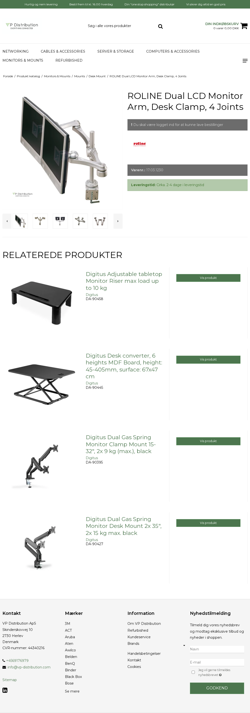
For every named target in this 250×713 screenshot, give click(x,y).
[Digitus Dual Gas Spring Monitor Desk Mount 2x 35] (41, 551)
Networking (15, 51)
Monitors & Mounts (22, 60)
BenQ (70, 663)
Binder (70, 670)
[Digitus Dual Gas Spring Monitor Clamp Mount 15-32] (41, 469)
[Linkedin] (5, 690)
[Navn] (217, 649)
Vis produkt (208, 278)
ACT (68, 630)
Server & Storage (115, 51)
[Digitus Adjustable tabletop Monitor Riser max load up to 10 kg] (41, 306)
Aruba (70, 637)
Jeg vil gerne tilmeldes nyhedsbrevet (221, 672)
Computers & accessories (173, 51)
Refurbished (69, 60)
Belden (71, 657)
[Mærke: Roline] (139, 149)
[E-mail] (217, 662)
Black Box (73, 677)
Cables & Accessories (63, 51)
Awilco (70, 650)
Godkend (217, 688)
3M (67, 623)
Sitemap (9, 680)
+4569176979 (17, 660)
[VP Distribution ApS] (41, 26)
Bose (69, 683)
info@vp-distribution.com (29, 667)
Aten (69, 643)
